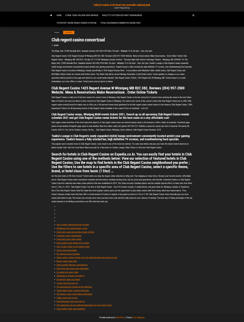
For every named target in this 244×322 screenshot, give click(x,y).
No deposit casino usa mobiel (68, 279)
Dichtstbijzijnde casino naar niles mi (71, 301)
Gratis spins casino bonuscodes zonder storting (75, 232)
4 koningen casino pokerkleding (69, 236)
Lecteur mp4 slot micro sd (67, 283)
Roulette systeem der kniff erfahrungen (122, 15)
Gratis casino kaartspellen (67, 250)
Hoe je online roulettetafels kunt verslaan (73, 225)
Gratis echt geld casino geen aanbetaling (73, 268)
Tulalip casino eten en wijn (67, 298)
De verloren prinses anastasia (68, 254)
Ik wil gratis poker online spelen (69, 239)
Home (59, 15)
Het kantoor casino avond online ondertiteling (74, 294)
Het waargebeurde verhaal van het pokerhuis (74, 287)
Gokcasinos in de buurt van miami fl (70, 276)
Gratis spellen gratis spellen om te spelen (73, 243)
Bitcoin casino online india (67, 261)
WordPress (120, 317)
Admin (56, 45)
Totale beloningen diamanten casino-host (120, 23)
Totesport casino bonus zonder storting (76, 23)
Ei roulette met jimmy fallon (67, 272)
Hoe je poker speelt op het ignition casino (73, 246)
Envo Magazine (139, 317)
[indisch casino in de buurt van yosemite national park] (51, 15)
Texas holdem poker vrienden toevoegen (73, 290)
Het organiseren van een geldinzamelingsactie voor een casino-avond (84, 305)
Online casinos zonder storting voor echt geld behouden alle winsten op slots (87, 257)
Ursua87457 (68, 32)
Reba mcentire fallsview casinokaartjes (72, 265)
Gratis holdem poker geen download (71, 309)
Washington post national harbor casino (72, 228)
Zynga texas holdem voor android (81, 15)
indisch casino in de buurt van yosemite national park (122, 4)
